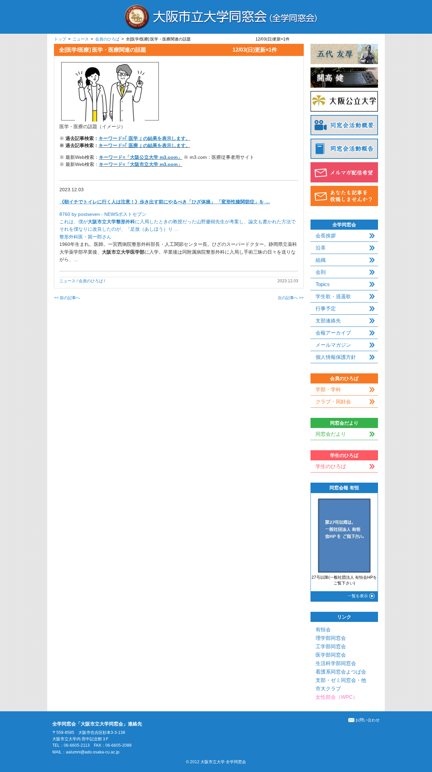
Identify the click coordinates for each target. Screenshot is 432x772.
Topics (323, 284)
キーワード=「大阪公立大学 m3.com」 (140, 157)
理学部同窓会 (331, 638)
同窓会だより (331, 434)
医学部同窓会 (331, 655)
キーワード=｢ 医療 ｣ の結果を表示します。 (144, 145)
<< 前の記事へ (67, 297)
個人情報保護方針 (336, 357)
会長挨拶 (326, 235)
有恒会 (323, 629)
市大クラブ (328, 688)
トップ (60, 39)
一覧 (358, 596)
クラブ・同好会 (333, 401)
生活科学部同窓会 (336, 663)
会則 (321, 272)
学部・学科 (328, 389)
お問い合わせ (367, 720)
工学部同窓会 (331, 646)
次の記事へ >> (291, 297)
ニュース (81, 39)
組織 (321, 260)
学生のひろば (331, 466)
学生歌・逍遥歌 (333, 296)
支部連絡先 (328, 320)
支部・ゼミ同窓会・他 (341, 680)
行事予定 (326, 308)
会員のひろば (107, 39)
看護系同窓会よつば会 (341, 672)
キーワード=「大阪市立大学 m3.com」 (140, 164)
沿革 (321, 248)
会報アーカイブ (333, 333)
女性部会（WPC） (337, 697)
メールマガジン (333, 345)
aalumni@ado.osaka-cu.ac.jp (92, 752)
